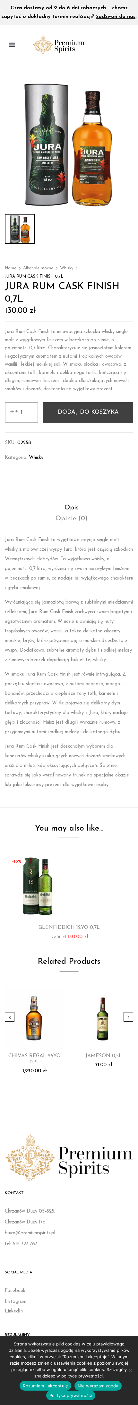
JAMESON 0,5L (103, 1056)
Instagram (15, 1301)
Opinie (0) (72, 519)
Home (10, 268)
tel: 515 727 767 (21, 1244)
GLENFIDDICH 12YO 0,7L (69, 927)
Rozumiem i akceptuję (45, 1385)
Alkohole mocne (38, 268)
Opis (72, 508)
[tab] (71, 507)
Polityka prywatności (70, 1395)
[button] (11, 44)
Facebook (15, 1290)
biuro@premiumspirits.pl (30, 1233)
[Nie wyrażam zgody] (130, 1370)
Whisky (66, 268)
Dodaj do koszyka (88, 412)
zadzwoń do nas (115, 16)
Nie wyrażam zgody (98, 1385)
